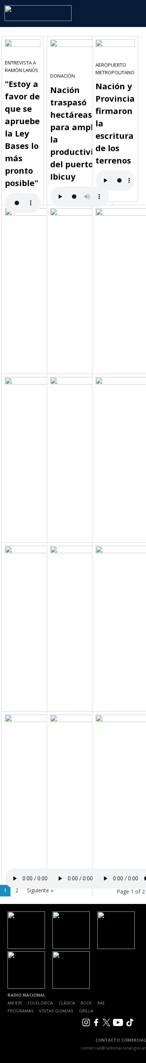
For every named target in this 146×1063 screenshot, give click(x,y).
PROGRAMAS (20, 1010)
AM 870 (14, 1003)
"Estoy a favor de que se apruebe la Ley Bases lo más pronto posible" (22, 133)
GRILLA (86, 1010)
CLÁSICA (67, 1003)
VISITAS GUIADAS (56, 1010)
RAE (101, 1003)
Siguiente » (40, 890)
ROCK (86, 1003)
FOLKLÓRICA (40, 1003)
